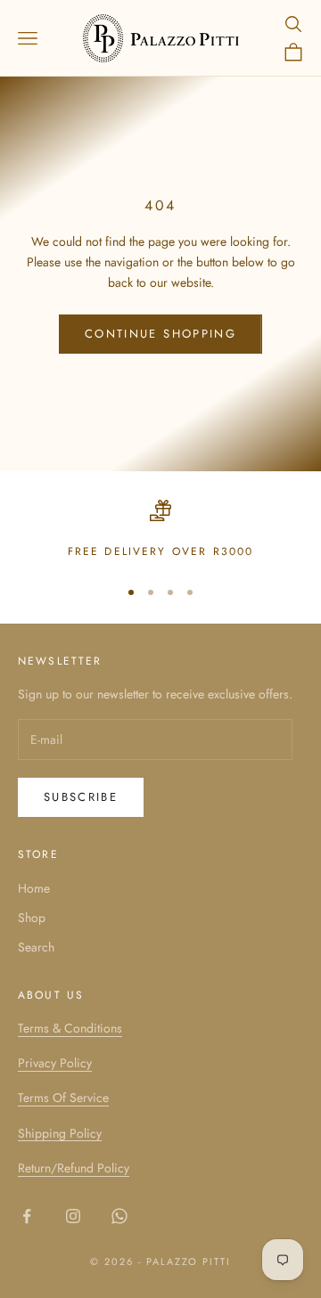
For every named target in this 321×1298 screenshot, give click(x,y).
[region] (160, 530)
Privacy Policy (55, 1063)
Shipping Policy (60, 1133)
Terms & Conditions (70, 1028)
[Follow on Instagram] (73, 1216)
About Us (51, 995)
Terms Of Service (63, 1097)
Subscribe (81, 796)
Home (34, 888)
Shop (31, 918)
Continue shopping (160, 333)
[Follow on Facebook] (27, 1216)
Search (36, 947)
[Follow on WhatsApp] (119, 1216)
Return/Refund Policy (73, 1168)
